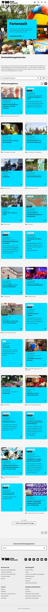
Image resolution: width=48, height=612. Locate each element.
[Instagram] (29, 559)
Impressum (28, 591)
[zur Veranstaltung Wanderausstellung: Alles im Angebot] (12, 245)
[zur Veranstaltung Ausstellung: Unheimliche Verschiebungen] (36, 425)
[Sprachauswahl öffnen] (34, 2)
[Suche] (44, 548)
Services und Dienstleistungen (8, 570)
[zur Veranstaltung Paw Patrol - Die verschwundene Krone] (36, 389)
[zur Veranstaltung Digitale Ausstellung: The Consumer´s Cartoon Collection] (12, 100)
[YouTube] (41, 559)
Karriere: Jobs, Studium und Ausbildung (34, 574)
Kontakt (27, 589)
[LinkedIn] (45, 559)
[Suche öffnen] (41, 2)
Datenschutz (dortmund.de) (32, 593)
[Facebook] (25, 559)
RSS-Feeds (3, 598)
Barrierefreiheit (4, 596)
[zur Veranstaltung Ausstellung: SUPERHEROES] (36, 281)
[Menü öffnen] (45, 2)
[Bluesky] (37, 559)
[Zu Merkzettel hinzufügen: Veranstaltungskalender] (42, 532)
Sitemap (3, 589)
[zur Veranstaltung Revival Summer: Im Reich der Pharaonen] (12, 137)
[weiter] (45, 29)
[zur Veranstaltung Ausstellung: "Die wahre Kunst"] (36, 245)
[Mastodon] (33, 559)
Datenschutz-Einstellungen (32, 598)
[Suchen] (38, 78)
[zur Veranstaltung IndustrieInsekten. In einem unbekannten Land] (36, 137)
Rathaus (3, 578)
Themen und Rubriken (6, 572)
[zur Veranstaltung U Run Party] (12, 353)
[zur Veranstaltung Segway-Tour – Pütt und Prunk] (12, 209)
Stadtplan (3, 591)
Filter (43, 78)
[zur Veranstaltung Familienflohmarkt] (12, 497)
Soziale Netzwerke (29, 576)
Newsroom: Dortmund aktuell (8, 574)
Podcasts (27, 580)
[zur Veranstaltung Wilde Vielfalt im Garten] (36, 173)
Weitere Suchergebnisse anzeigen (25, 523)
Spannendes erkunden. (16, 36)
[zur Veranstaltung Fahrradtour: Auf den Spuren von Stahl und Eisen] (12, 317)
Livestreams (28, 578)
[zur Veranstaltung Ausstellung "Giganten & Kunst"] (36, 100)
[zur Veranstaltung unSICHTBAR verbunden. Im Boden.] (36, 353)
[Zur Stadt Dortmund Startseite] (9, 2)
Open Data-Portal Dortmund (8, 593)
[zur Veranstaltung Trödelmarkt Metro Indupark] (36, 317)
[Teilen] (45, 532)
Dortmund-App (29, 570)
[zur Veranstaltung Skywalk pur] (12, 173)
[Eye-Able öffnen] (38, 2)
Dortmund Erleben (5, 576)
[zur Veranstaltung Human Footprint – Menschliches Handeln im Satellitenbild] (36, 209)
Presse (27, 572)
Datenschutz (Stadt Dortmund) (33, 596)
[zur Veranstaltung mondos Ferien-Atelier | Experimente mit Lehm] (36, 461)
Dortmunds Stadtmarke (31, 583)
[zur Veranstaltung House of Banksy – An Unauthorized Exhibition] (12, 281)
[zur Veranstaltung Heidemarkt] (12, 389)
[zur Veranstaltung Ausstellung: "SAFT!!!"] (12, 425)
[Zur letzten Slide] (2, 29)
